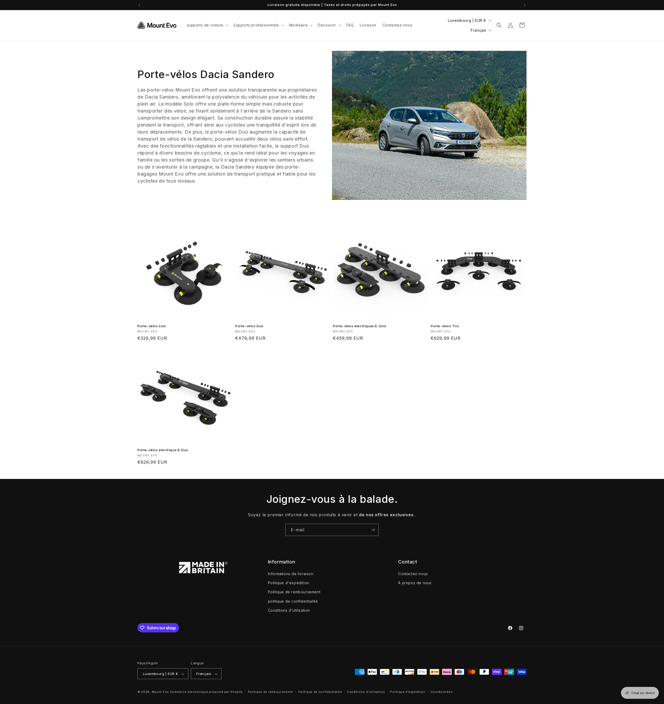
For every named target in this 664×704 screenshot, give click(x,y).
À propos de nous (415, 583)
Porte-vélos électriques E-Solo (359, 326)
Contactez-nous (413, 573)
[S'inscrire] (372, 530)
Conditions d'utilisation (289, 610)
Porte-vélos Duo (249, 326)
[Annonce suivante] (524, 5)
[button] (207, 25)
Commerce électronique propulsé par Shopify (206, 692)
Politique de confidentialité (320, 692)
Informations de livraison (290, 573)
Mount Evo (160, 692)
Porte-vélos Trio (445, 326)
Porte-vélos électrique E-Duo (162, 450)
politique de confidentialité (293, 601)
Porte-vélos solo (151, 326)
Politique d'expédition (288, 583)
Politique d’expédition (407, 692)
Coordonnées (442, 692)
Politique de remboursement (294, 592)
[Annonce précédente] (139, 5)
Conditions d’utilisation (366, 692)
